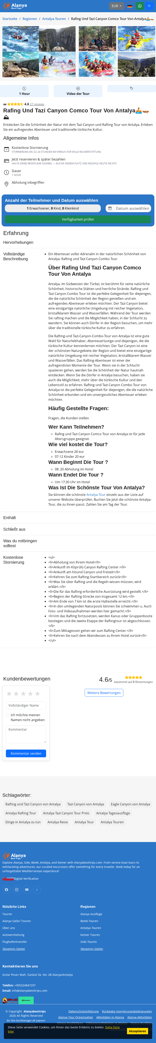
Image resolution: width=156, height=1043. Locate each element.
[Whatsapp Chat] (140, 6)
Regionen (30, 18)
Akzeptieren (137, 1031)
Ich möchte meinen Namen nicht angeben (28, 717)
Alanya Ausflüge (91, 914)
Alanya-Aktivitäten (139, 1017)
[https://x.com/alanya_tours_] (37, 890)
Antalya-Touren (54, 18)
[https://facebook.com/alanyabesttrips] (6, 890)
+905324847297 (25, 985)
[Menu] (130, 6)
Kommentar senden (26, 753)
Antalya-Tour (96, 494)
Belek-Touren (89, 921)
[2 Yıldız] (16, 693)
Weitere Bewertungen (104, 693)
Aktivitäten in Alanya (110, 1017)
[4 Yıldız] (30, 693)
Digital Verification (26, 879)
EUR (115, 6)
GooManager (24, 1020)
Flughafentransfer (14, 941)
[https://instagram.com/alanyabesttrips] (17, 890)
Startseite (9, 18)
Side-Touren (88, 941)
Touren (7, 914)
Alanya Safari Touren (16, 921)
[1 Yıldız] (9, 693)
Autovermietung (13, 934)
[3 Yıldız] (23, 693)
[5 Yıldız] (37, 693)
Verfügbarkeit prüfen (78, 219)
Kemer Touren (90, 934)
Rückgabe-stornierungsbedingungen (127, 1011)
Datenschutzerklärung (83, 1011)
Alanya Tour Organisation (75, 1017)
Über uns (8, 928)
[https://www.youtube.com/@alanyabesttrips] (27, 890)
